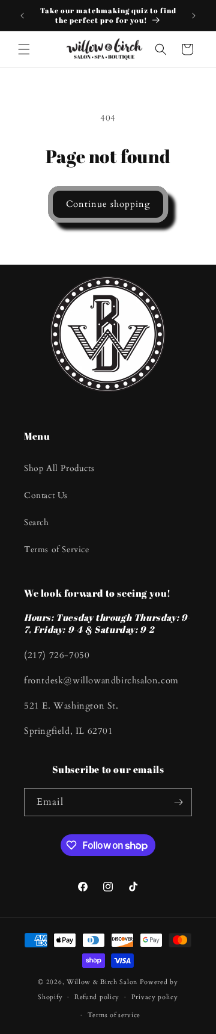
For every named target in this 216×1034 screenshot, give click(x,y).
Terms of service (114, 1015)
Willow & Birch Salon (102, 981)
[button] (24, 49)
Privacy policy (154, 997)
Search (36, 522)
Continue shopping (108, 204)
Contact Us (46, 495)
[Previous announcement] (22, 15)
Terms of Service (56, 549)
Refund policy (96, 997)
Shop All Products (59, 468)
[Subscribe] (178, 802)
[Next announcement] (194, 15)
